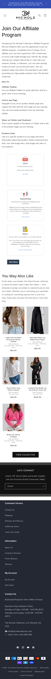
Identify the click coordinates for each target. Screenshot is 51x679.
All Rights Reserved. (30, 667)
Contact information (26, 675)
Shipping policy (40, 671)
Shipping (8, 515)
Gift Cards (9, 585)
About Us (9, 548)
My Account (10, 580)
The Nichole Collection (15, 667)
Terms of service (26, 671)
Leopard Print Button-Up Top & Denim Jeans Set (37, 389)
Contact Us (9, 510)
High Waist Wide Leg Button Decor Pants (37, 339)
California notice (12, 526)
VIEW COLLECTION (25, 455)
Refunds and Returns (14, 521)
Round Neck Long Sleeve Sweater (13, 389)
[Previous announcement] (4, 4)
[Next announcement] (46, 4)
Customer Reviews (13, 553)
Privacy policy (13, 671)
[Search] (39, 15)
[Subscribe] (43, 486)
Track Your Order (12, 532)
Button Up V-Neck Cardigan (13, 436)
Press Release (11, 559)
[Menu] (5, 15)
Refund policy (44, 667)
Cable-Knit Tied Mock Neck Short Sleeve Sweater (14, 339)
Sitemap (8, 564)
